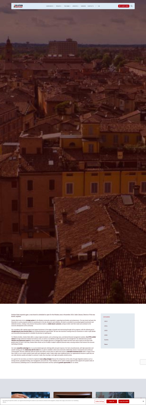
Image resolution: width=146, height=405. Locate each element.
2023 (105, 321)
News (31, 175)
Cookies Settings (99, 401)
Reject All (111, 401)
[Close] (143, 401)
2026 (105, 335)
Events (106, 340)
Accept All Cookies (123, 401)
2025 (105, 330)
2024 (27, 175)
